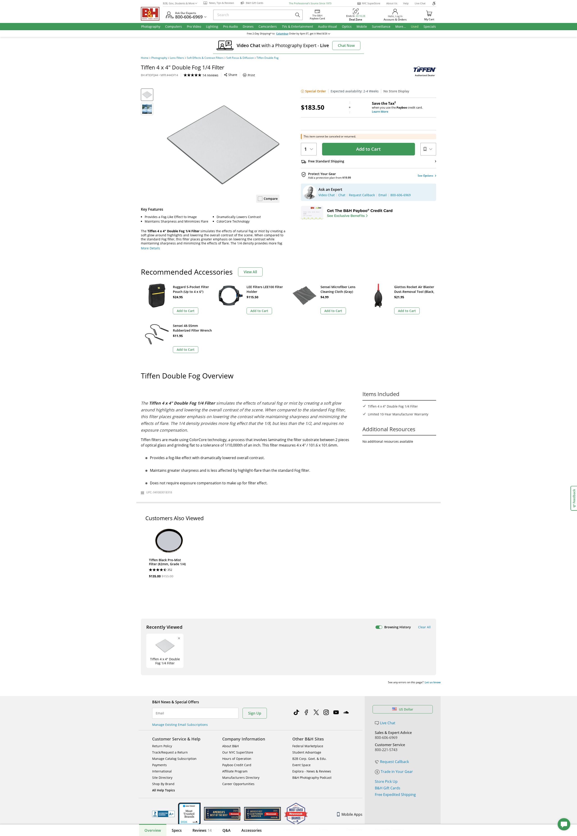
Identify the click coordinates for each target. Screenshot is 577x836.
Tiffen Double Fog (267, 58)
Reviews (202, 830)
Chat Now (346, 45)
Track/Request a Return (170, 752)
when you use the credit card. (397, 107)
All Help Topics (163, 790)
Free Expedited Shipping (395, 794)
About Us (391, 3)
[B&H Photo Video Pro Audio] (152, 14)
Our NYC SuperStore (237, 752)
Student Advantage (306, 752)
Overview (152, 830)
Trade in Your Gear (397, 771)
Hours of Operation (236, 758)
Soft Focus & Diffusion (240, 58)
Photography (159, 58)
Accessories (251, 830)
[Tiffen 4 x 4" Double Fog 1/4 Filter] (223, 145)
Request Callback (394, 761)
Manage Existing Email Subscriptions (180, 725)
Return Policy (162, 746)
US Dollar (406, 709)
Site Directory (162, 777)
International (162, 771)
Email (160, 713)
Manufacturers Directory (240, 777)
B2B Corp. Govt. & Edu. (309, 758)
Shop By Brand (163, 784)
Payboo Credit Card (236, 765)
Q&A (226, 830)
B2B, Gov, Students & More (179, 3)
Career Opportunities (238, 784)
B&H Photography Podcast (312, 777)
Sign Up (254, 713)
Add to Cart (368, 149)
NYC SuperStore (371, 3)
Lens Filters (177, 58)
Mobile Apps (351, 814)
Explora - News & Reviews (311, 771)
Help (406, 3)
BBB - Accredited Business (163, 814)
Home (145, 58)
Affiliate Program (234, 771)
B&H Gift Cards (387, 788)
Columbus (282, 33)
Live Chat (420, 3)
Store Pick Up (386, 781)
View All (250, 271)
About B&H (230, 746)
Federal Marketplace (307, 746)
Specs (177, 830)
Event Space (301, 765)
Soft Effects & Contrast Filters (205, 58)
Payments (159, 765)
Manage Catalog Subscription (174, 758)
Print (251, 75)
